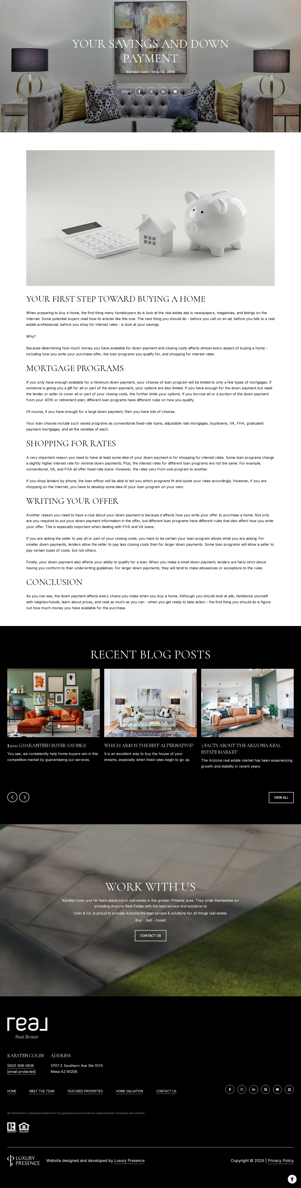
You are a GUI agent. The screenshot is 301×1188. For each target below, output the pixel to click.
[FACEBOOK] (229, 1089)
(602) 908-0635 (20, 1065)
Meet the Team (42, 1091)
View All (281, 797)
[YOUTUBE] (277, 1089)
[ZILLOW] (289, 1089)
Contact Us (166, 1091)
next (24, 797)
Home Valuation (129, 1091)
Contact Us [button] (150, 935)
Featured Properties (85, 1091)
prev (12, 797)
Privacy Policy (281, 1160)
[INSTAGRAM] (241, 1089)
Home (11, 1091)
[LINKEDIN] (253, 1089)
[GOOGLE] (265, 1089)
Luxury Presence (129, 1160)
